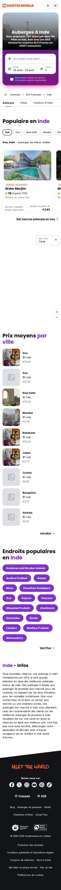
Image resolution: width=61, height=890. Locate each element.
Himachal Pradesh (18, 608)
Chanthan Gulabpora (36, 588)
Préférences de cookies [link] (30, 875)
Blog (12, 807)
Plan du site (46, 867)
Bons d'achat (44, 860)
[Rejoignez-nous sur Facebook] (11, 784)
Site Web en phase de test (23, 867)
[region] (30, 277)
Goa (8, 598)
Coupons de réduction (22, 860)
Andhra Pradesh (16, 578)
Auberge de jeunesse (16, 184)
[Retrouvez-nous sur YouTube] (34, 784)
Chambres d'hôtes (23, 814)
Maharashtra (14, 638)
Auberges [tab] (8, 102)
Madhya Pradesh (38, 628)
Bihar (9, 588)
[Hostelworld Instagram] (26, 784)
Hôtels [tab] (23, 102)
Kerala (34, 618)
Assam (41, 578)
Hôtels (47, 807)
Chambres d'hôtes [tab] (43, 102)
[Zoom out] (56, 317)
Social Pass (42, 814)
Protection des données (30, 845)
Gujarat (26, 598)
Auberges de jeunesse (29, 807)
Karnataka (13, 618)
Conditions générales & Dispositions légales (30, 852)
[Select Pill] (48, 5)
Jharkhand (47, 608)
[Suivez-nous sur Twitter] (19, 784)
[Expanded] (5, 94)
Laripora (11, 628)
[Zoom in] (56, 312)
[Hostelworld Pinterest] (41, 784)
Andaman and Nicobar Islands (25, 568)
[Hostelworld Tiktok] (49, 784)
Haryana (46, 598)
